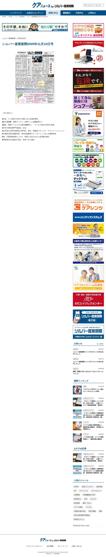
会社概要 (50, 546)
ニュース (86, 422)
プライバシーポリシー (34, 546)
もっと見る (100, 344)
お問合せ (92, 13)
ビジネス (93, 499)
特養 (100, 511)
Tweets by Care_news (81, 525)
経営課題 (77, 503)
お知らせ (76, 349)
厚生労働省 (92, 511)
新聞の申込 (53, 13)
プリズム (89, 507)
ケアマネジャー (96, 491)
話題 (85, 386)
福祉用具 (99, 486)
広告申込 (79, 13)
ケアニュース (83, 491)
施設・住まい (87, 503)
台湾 (85, 499)
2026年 (76, 486)
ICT (75, 491)
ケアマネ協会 (78, 507)
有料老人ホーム (79, 519)
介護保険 (77, 495)
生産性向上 (77, 499)
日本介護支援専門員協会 (82, 515)
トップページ (15, 13)
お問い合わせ (77, 546)
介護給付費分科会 (80, 511)
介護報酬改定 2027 (89, 495)
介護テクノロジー (87, 486)
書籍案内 (66, 13)
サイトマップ (62, 546)
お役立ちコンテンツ (35, 13)
